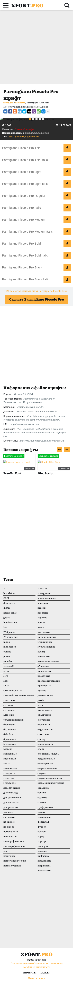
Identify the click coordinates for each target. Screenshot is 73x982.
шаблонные (44, 860)
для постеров (11, 802)
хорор (41, 836)
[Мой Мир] (43, 111)
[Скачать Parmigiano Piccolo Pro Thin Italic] (67, 160)
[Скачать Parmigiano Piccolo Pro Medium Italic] (67, 231)
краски (41, 607)
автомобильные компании (18, 695)
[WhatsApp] (39, 111)
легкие (41, 622)
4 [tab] (40, 119)
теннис (42, 792)
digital (6, 607)
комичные (9, 855)
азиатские (9, 700)
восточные (9, 758)
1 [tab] (30, 119)
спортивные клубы (48, 753)
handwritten (10, 622)
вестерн (7, 748)
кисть (6, 850)
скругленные (45, 729)
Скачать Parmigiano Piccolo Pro (36, 299)
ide (5, 627)
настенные (44, 656)
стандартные (45, 763)
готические (10, 768)
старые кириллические (51, 782)
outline (7, 651)
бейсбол (8, 734)
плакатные (44, 675)
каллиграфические (14, 846)
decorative (9, 602)
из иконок (9, 821)
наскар (41, 651)
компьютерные (12, 865)
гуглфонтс (9, 782)
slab (5, 680)
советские (43, 734)
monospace (9, 646)
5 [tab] (43, 119)
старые (42, 773)
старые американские (50, 778)
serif (11, 136)
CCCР (6, 598)
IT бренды (9, 632)
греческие (9, 778)
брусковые (9, 743)
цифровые (43, 855)
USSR (6, 685)
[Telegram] (20, 111)
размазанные (45, 695)
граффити (9, 773)
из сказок (8, 826)
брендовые (9, 739)
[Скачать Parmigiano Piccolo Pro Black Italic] (67, 279)
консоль (42, 588)
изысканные (10, 831)
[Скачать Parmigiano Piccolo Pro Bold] (67, 243)
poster (6, 656)
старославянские (47, 768)
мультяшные (45, 641)
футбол (42, 826)
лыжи (41, 627)
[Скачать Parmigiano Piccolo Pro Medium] (67, 219)
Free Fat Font (12, 473)
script (6, 671)
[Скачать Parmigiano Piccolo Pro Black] (67, 267)
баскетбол (9, 724)
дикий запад (10, 792)
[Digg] (29, 111)
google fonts (9, 612)
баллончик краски (13, 719)
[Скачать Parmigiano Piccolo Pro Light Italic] (67, 184)
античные (9, 709)
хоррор (42, 841)
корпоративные (47, 598)
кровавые (43, 612)
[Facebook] (10, 111)
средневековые (46, 758)
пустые (42, 690)
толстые (42, 797)
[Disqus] (36, 529)
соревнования (45, 743)
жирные (8, 812)
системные (44, 719)
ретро (41, 705)
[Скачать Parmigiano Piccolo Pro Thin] (67, 148)
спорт (41, 748)
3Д (4, 588)
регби (41, 700)
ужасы (41, 812)
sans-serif (8, 666)
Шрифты (29, 972)
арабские (8, 714)
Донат (45, 972)
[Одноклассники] (15, 111)
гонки (6, 763)
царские (42, 850)
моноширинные (47, 636)
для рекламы (10, 807)
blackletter (9, 593)
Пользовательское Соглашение (29, 963)
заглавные (9, 817)
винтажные (10, 753)
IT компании (10, 636)
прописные (44, 685)
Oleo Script (46, 473)
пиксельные (44, 671)
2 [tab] (33, 119)
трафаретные (45, 807)
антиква (19, 136)
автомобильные (12, 690)
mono (6, 641)
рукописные (45, 709)
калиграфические (13, 841)
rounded (8, 661)
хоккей (42, 831)
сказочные (44, 724)
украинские (44, 817)
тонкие (42, 802)
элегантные (44, 870)
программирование (49, 680)
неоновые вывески (48, 661)
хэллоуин (43, 846)
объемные (43, 666)
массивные (44, 632)
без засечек (9, 729)
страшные (43, 787)
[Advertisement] (36, 47)
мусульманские (46, 646)
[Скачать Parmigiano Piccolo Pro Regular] (67, 196)
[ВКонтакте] (5, 111)
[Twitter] (24, 111)
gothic (6, 617)
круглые (42, 617)
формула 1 (43, 821)
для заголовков (12, 797)
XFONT (27, 5)
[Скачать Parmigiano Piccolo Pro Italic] (67, 207)
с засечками (32, 136)
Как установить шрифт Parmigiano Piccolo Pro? (38, 291)
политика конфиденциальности (43, 965)
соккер (41, 739)
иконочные (9, 836)
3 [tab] (36, 119)
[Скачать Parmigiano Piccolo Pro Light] (67, 172)
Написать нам (36, 978)
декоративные (11, 787)
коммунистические (14, 860)
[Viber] (34, 111)
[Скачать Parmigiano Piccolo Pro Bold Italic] (67, 255)
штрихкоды (44, 865)
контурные (44, 593)
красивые (43, 602)
